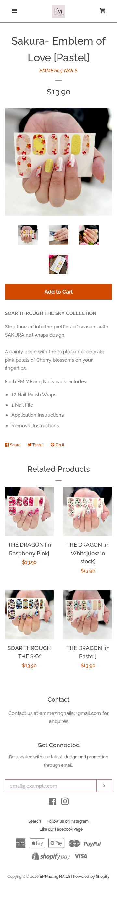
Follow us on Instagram (68, 821)
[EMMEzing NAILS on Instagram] (65, 803)
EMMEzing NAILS (58, 71)
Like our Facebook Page (61, 829)
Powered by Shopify (91, 876)
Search (34, 821)
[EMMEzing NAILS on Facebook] (52, 803)
